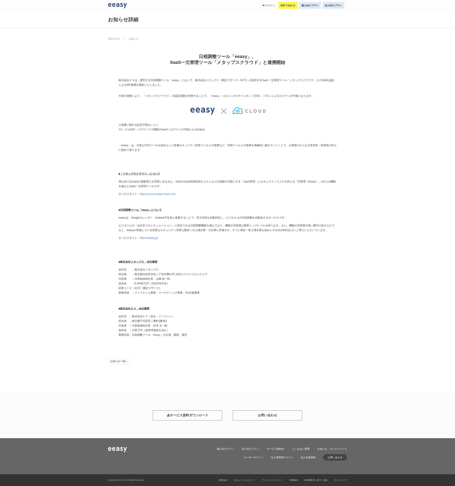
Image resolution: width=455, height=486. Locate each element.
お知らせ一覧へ (119, 361)
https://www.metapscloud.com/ (158, 193)
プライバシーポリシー (272, 480)
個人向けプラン (310, 5)
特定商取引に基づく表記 (316, 480)
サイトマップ (340, 480)
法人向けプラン (333, 5)
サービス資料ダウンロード (189, 415)
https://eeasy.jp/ (149, 237)
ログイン (270, 5)
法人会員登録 (308, 457)
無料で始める (287, 5)
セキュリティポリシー (244, 480)
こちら (155, 124)
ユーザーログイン (253, 457)
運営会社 (223, 480)
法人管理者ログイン (282, 457)
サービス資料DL (276, 448)
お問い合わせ (267, 415)
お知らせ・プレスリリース (332, 448)
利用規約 (293, 480)
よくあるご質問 (301, 448)
